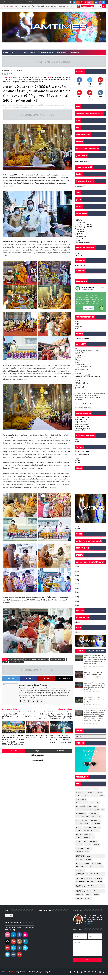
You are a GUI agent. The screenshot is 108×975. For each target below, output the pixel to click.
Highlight (67, 77)
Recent (80, 651)
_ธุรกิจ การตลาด (80, 364)
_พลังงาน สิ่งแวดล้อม (81, 370)
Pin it (49, 679)
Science (98, 882)
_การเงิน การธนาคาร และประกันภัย (86, 350)
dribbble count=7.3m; (82, 426)
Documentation (46, 52)
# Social (20, 662)
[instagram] (100, 2)
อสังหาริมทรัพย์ (95, 820)
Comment (67, 679)
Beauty (77, 461)
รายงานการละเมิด (82, 161)
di (98, 831)
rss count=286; (80, 430)
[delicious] (103, 2)
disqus (37, 751)
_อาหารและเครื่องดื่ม (81, 384)
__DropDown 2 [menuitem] (80, 230)
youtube (77, 325)
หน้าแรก (77, 622)
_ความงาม (78, 361)
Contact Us (78, 255)
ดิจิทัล (102, 796)
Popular (90, 651)
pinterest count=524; (82, 425)
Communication (82, 831)
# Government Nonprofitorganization (37, 659)
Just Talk (7, 80)
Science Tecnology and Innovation (85, 890)
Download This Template (68, 52)
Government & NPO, (9, 107)
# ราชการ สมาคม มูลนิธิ (15, 659)
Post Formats (29, 52)
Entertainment (82, 841)
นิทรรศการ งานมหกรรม (84, 803)
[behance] (96, 2)
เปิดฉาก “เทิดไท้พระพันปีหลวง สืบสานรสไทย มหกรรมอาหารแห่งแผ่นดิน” (94, 700)
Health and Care (82, 863)
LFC (77, 878)
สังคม (78, 820)
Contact (22, 2)
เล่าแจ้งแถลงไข (80, 387)
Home (6, 2)
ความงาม (94, 796)
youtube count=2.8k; (82, 423)
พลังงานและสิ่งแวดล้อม (83, 806)
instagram (78, 327)
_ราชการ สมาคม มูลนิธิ (82, 375)
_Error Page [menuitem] (79, 233)
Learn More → (89, 924)
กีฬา (86, 796)
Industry (99, 867)
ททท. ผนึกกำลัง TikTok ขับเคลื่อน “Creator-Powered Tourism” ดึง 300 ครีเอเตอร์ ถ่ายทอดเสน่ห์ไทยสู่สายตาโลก (60, 738)
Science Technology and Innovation (86, 886)
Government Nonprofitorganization (36, 77)
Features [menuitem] (78, 235)
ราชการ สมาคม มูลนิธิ (15, 77)
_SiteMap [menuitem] (78, 240)
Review (90, 882)
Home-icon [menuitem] (78, 219)
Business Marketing (92, 827)
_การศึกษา (78, 355)
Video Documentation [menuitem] (82, 242)
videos (87, 898)
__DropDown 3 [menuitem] (80, 231)
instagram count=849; (82, 428)
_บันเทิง (77, 368)
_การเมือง (78, 354)
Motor (90, 878)
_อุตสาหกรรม (79, 386)
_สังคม (77, 378)
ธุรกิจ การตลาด (81, 799)
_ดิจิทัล (77, 362)
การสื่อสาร (79, 796)
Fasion (87, 844)
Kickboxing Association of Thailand (87, 874)
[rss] (92, 2)
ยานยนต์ (79, 810)
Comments (100, 651)
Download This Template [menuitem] (83, 224)
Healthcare (96, 863)
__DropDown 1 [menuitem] (80, 228)
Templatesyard (20, 972)
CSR (93, 831)
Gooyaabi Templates (44, 972)
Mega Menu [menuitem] (79, 221)
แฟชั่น (96, 806)
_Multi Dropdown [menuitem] (80, 237)
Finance (96, 844)
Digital (79, 834)
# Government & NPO (57, 659)
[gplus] (78, 2)
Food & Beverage (83, 851)
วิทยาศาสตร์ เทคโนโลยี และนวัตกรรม (88, 817)
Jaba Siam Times (83, 452)
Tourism (79, 898)
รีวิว (76, 389)
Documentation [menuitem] (80, 223)
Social (15, 80)
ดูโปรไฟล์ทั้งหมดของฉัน (82, 454)
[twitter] (74, 2)
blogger (14, 751)
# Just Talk (13, 662)
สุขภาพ (84, 820)
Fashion (77, 462)
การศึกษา (99, 792)
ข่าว (76, 348)
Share (31, 679)
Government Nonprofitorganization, (54, 105)
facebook (60, 751)
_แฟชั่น (77, 371)
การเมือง (90, 792)
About (14, 2)
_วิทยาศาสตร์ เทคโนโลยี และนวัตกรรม (87, 377)
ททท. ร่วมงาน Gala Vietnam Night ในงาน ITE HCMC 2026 (74, 6)
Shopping (79, 895)
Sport (96, 895)
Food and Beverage (83, 848)
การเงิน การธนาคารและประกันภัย (87, 789)
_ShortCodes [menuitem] (79, 238)
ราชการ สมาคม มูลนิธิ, (36, 105)
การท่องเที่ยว (80, 792)
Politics (98, 878)
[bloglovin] (85, 2)
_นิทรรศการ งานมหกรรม (83, 366)
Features (15, 52)
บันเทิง (96, 803)
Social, (30, 107)
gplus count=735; (80, 421)
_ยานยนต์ (78, 373)
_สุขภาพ (77, 380)
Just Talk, (25, 107)
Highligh (79, 867)
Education (88, 834)
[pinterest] (81, 2)
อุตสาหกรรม (96, 824)
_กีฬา (76, 359)
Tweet (13, 679)
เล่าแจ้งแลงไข (94, 813)
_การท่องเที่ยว (79, 352)
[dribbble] (89, 2)
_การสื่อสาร (78, 357)
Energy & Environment (85, 838)
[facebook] (70, 2)
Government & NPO (47, 6)
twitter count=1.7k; (81, 419)
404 (30, 2)
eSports (93, 841)
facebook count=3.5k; (82, 417)
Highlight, (19, 107)
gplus (76, 328)
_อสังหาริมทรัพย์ (80, 382)
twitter (77, 323)
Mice (83, 878)
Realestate (80, 882)
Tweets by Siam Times (82, 338)
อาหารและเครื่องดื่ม (82, 824)
